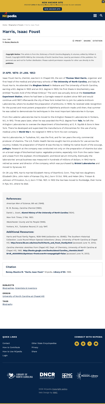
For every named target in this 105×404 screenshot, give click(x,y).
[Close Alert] (103, 1)
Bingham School (41, 85)
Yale (80, 120)
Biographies (9, 288)
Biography (7, 304)
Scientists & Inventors (26, 288)
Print (78, 41)
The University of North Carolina (70, 81)
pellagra (7, 148)
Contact (6, 343)
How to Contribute (11, 347)
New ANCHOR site (52, 9)
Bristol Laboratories (85, 163)
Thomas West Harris (76, 78)
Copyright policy (59, 389)
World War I (25, 132)
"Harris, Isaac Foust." (34, 272)
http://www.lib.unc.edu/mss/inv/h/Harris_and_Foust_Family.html (41, 243)
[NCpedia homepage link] (10, 14)
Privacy (35, 347)
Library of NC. (59, 272)
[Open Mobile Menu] (95, 15)
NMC (55, 392)
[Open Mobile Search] (100, 15)
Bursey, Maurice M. (12, 42)
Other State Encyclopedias (44, 343)
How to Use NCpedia (12, 351)
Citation (97, 41)
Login (5, 355)
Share (87, 41)
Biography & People (16, 25)
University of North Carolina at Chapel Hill (23, 296)
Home (5, 25)
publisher (10, 63)
